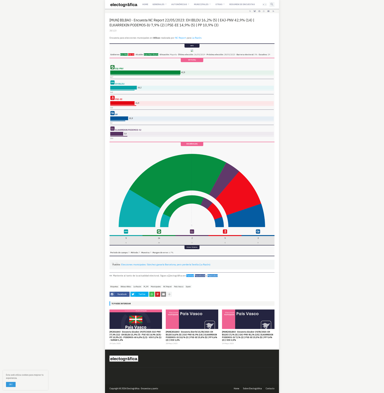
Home (145, 4)
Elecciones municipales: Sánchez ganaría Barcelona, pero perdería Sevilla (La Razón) (165, 264)
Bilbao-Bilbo (126, 286)
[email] (268, 11)
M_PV (146, 286)
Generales (158, 4)
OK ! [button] (11, 384)
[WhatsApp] (151, 294)
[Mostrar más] (169, 294)
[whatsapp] (264, 11)
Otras (218, 4)
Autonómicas (179, 4)
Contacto (270, 388)
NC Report (180, 37)
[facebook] (259, 11)
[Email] (163, 294)
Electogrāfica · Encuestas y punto (142, 388)
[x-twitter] (250, 11)
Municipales (201, 4)
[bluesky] (255, 11)
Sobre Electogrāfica (252, 388)
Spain (188, 286)
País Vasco (178, 286)
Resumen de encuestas (242, 4)
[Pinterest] (157, 294)
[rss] (273, 11)
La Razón (196, 37)
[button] (264, 4)
